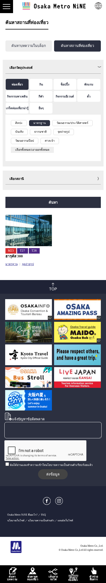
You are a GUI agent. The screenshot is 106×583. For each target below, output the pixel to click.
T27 (22, 250)
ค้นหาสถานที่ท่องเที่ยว (77, 46)
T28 (34, 250)
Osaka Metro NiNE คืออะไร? (22, 514)
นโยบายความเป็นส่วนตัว (41, 520)
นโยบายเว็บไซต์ (15, 520)
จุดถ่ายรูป (28, 264)
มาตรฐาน (11, 264)
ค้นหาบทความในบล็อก (28, 46)
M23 (11, 250)
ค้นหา (53, 202)
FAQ (43, 514)
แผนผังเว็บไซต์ (65, 520)
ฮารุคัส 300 (14, 256)
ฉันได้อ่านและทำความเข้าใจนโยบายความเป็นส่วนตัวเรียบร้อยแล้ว (51, 464)
